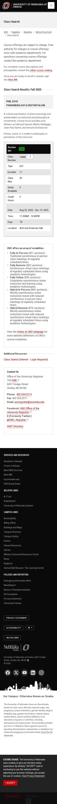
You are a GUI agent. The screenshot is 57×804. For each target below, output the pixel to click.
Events (7, 541)
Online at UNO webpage (30, 331)
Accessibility (10, 518)
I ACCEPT (10, 783)
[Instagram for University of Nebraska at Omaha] (41, 672)
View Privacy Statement (33, 776)
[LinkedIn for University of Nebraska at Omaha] (33, 672)
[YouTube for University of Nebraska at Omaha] (24, 672)
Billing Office (10, 523)
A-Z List (7, 496)
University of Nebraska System (18, 505)
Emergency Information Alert (17, 580)
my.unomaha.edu (11, 479)
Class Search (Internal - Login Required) (26, 359)
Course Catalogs (12, 465)
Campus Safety (11, 536)
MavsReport (10, 585)
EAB (14, 380)
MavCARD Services (13, 470)
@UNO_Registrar (16, 419)
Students (28, 32)
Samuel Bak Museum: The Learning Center (24, 567)
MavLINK (12, 79)
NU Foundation (11, 594)
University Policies (12, 603)
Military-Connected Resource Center (21, 554)
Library (7, 549)
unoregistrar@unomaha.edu (29, 402)
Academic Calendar (13, 461)
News (6, 559)
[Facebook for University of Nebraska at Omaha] (7, 672)
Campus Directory (12, 531)
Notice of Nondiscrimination (17, 589)
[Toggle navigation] (51, 5)
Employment (10, 501)
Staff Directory (15, 426)
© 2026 (7, 663)
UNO (6, 32)
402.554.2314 (24, 394)
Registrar (16, 32)
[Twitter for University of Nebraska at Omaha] (16, 672)
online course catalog (41, 70)
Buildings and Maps (13, 527)
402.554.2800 (12, 637)
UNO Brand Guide (12, 483)
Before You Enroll (43, 32)
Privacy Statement (13, 598)
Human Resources (12, 545)
